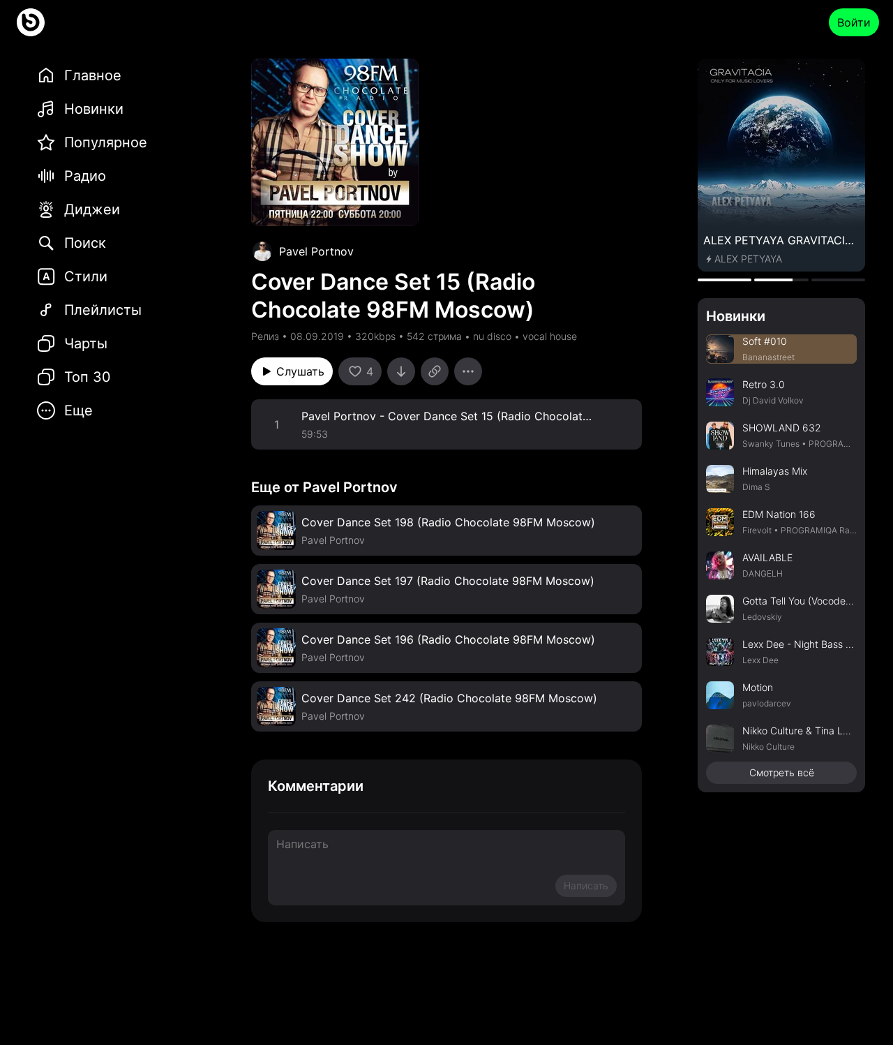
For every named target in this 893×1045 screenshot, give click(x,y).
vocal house (550, 336)
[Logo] (30, 22)
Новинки (735, 316)
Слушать (300, 371)
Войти (854, 22)
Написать (586, 885)
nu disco (492, 336)
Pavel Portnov (316, 251)
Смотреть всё (781, 772)
